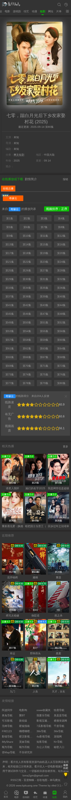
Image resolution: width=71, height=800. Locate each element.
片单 (59, 11)
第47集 (44, 313)
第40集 (61, 296)
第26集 (27, 270)
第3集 (44, 218)
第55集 (44, 331)
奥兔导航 (7, 715)
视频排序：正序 (56, 209)
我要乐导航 (43, 715)
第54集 (27, 331)
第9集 (9, 235)
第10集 (27, 235)
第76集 (61, 374)
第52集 (61, 322)
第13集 (9, 244)
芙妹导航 (24, 741)
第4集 (61, 218)
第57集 (9, 339)
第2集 (26, 218)
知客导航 (42, 741)
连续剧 (17, 11)
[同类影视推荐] (65, 775)
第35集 (44, 287)
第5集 (9, 227)
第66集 (27, 357)
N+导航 (58, 741)
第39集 (44, 296)
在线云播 (8, 188)
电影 (7, 11)
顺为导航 (7, 747)
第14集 (27, 244)
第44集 (61, 305)
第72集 (61, 365)
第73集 (9, 374)
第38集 (27, 296)
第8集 (61, 227)
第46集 (27, 313)
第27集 (44, 270)
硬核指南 (24, 725)
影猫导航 (7, 736)
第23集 (44, 261)
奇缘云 (13, 198)
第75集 (44, 374)
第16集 (61, 244)
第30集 (27, 279)
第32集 (61, 279)
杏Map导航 (8, 752)
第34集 (27, 287)
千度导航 (59, 725)
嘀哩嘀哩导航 (26, 731)
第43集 (44, 305)
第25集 (9, 270)
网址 (50, 11)
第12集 (61, 235)
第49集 (9, 322)
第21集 (9, 261)
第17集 (9, 253)
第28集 (61, 270)
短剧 (42, 11)
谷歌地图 (42, 780)
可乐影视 (7, 720)
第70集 (27, 365)
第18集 (27, 253)
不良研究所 (25, 752)
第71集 (44, 365)
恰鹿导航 (59, 710)
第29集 (9, 279)
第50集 (27, 322)
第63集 (44, 348)
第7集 (44, 227)
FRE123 (7, 731)
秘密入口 (59, 747)
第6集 (26, 227)
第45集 (9, 313)
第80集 (61, 383)
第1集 (9, 218)
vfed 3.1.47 (58, 785)
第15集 (44, 244)
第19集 (44, 253)
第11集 (44, 235)
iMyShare (7, 741)
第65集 (9, 357)
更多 (65, 446)
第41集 (9, 305)
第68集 (61, 357)
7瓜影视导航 (44, 725)
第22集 (27, 261)
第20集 (61, 253)
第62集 (27, 348)
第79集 (44, 383)
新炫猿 (23, 720)
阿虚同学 (7, 710)
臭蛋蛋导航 (60, 715)
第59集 (44, 339)
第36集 (61, 287)
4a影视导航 (43, 736)
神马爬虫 (55, 780)
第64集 (61, 348)
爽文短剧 (19, 154)
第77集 (9, 383)
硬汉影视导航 (26, 736)
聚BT (22, 715)
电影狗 (23, 710)
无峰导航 (7, 725)
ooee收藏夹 (44, 710)
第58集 (27, 339)
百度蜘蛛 (29, 780)
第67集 (44, 357)
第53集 (9, 331)
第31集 (44, 279)
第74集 (27, 374)
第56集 (61, 331)
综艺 (26, 11)
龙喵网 (58, 736)
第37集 (9, 296)
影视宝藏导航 (44, 720)
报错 (65, 179)
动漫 (34, 11)
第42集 (27, 305)
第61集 (9, 348)
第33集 (9, 287)
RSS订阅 (16, 780)
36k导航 (41, 731)
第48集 (61, 313)
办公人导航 (43, 747)
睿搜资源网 (60, 720)
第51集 (44, 322)
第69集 (9, 365)
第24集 (61, 261)
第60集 (61, 339)
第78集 (27, 383)
